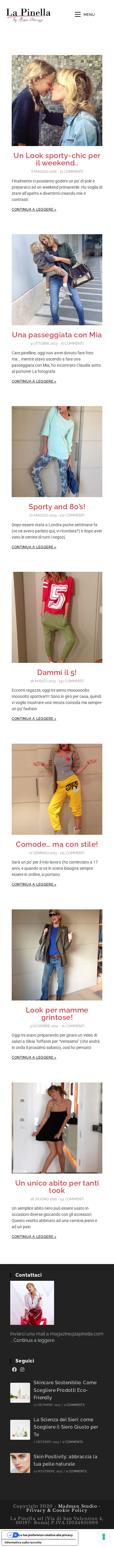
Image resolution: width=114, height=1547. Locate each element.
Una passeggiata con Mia (57, 334)
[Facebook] (14, 1370)
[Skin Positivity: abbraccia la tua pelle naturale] (20, 1463)
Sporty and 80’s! (57, 506)
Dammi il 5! (57, 672)
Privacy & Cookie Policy (56, 1510)
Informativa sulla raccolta (23, 1542)
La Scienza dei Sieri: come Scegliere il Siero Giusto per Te (66, 1427)
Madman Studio (76, 1506)
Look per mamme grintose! (57, 1013)
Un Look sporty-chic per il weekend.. (57, 159)
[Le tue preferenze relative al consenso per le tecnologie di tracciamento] (103, 1536)
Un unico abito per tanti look (57, 1187)
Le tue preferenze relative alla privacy (46, 1535)
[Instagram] (22, 1370)
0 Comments (74, 1405)
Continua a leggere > (34, 209)
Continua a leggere (33, 1340)
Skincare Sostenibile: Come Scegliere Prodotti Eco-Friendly (65, 1390)
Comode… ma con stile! (57, 844)
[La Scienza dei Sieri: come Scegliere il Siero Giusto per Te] (20, 1430)
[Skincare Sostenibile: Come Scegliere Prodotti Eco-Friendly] (20, 1393)
